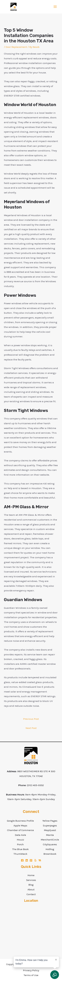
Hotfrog (50, 849)
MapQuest (50, 830)
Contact (31, 894)
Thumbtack (20, 853)
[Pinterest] (31, 860)
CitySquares (50, 844)
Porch (20, 844)
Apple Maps (20, 825)
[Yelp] (35, 860)
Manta (50, 834)
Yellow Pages (49, 820)
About (31, 889)
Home (31, 875)
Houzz (20, 839)
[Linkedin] (26, 860)
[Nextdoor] (39, 860)
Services (31, 879)
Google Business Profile (20, 820)
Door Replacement (16, 46)
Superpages (50, 825)
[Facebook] (22, 860)
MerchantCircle (50, 839)
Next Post (31, 727)
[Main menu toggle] (55, 7)
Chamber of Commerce (20, 830)
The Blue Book (20, 849)
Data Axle (20, 834)
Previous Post (31, 718)
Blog (31, 884)
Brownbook (49, 853)
